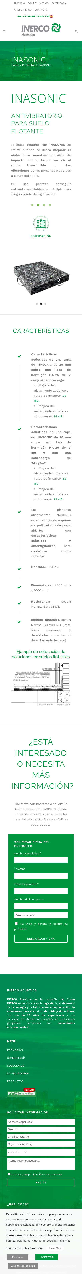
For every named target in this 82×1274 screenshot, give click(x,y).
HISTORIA (19, 3)
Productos (28, 65)
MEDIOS (44, 3)
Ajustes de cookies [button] (23, 1265)
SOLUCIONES (15, 1065)
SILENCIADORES (18, 1073)
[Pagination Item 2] (38, 205)
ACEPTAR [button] (46, 1257)
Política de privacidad (49, 1174)
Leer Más (55, 1248)
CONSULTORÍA (16, 1057)
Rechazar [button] (17, 1257)
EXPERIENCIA (59, 3)
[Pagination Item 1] (32, 205)
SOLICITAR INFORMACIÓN (33, 16)
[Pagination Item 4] (50, 205)
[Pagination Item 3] (44, 205)
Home (15, 65)
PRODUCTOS (15, 1081)
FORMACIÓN (15, 1050)
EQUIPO (32, 3)
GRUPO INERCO (23, 9)
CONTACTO (41, 9)
